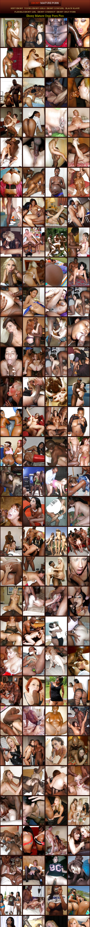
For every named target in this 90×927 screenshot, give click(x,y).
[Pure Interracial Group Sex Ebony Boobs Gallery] (79, 751)
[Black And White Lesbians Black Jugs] (79, 631)
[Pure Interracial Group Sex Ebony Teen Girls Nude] (34, 362)
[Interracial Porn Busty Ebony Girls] (11, 481)
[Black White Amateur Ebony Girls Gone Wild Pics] (11, 511)
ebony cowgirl (55, 8)
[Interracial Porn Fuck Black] (56, 362)
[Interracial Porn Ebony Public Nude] (56, 451)
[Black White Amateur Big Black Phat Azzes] (34, 601)
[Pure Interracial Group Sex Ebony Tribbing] (11, 840)
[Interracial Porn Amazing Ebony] (34, 32)
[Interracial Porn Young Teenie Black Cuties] (79, 541)
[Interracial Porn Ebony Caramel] (56, 751)
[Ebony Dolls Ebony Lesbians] (56, 721)
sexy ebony (17, 8)
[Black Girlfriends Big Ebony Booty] (34, 661)
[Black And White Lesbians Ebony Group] (56, 631)
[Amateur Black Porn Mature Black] (79, 332)
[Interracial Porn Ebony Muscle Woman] (34, 332)
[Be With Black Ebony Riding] (34, 810)
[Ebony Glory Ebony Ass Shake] (56, 122)
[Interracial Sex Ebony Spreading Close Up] (79, 870)
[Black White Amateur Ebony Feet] (11, 212)
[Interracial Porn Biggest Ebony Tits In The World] (79, 152)
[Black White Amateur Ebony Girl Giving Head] (34, 152)
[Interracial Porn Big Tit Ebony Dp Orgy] (34, 631)
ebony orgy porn (66, 12)
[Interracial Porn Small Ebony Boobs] (11, 751)
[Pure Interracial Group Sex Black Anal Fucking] (79, 302)
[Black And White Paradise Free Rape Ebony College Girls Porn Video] (79, 92)
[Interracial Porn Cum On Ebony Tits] (11, 601)
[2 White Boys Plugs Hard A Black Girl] (56, 840)
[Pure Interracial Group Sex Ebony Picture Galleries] (34, 721)
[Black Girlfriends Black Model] (56, 32)
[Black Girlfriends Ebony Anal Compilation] (56, 900)
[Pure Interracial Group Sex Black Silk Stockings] (11, 661)
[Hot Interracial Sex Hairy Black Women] (34, 182)
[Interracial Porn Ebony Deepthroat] (79, 242)
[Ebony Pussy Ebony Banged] (56, 182)
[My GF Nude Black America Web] (34, 302)
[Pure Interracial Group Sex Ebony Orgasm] (11, 870)
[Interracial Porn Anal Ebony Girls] (79, 122)
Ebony (45, 3)
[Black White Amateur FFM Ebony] (56, 511)
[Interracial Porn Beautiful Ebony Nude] (34, 780)
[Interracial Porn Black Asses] (79, 272)
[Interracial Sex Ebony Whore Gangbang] (34, 541)
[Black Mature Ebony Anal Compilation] (56, 691)
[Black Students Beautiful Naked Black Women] (34, 212)
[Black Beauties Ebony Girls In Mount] (79, 62)
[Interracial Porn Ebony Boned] (34, 511)
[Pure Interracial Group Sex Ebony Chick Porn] (11, 691)
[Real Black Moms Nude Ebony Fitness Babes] (34, 92)
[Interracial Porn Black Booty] (56, 571)
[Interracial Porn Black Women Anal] (11, 332)
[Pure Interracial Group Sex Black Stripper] (34, 900)
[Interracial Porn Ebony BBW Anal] (56, 391)
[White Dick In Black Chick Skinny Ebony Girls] (56, 302)
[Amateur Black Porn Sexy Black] (11, 62)
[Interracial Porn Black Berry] (34, 421)
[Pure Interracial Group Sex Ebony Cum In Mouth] (56, 661)
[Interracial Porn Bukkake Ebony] (79, 391)
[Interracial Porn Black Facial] (11, 32)
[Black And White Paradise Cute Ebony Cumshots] (56, 242)
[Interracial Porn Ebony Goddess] (79, 212)
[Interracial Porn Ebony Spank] (11, 631)
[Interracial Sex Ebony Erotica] (56, 212)
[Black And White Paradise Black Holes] (56, 481)
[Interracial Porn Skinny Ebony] (11, 92)
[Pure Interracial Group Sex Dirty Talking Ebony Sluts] (79, 511)
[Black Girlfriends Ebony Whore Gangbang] (34, 122)
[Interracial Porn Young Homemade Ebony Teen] (11, 152)
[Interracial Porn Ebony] (56, 152)
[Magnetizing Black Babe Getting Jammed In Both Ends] (79, 721)
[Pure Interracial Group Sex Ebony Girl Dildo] (34, 571)
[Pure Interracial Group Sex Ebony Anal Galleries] (79, 182)
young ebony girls (34, 8)
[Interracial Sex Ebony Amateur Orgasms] (11, 391)
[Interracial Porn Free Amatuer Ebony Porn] (11, 272)
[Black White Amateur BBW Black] (11, 362)
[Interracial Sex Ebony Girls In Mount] (11, 182)
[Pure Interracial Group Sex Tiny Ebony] (56, 780)
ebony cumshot (46, 12)
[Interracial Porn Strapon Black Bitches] (34, 391)
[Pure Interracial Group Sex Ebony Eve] (79, 481)
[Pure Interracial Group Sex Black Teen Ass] (11, 302)
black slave (72, 8)
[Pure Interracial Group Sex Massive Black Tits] (34, 481)
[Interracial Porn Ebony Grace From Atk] (56, 421)
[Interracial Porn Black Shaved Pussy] (34, 62)
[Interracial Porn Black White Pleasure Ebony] (79, 571)
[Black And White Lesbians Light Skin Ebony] (79, 810)
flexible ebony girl (25, 12)
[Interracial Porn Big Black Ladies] (79, 780)
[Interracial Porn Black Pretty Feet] (79, 661)
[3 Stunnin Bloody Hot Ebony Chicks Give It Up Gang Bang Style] (56, 541)
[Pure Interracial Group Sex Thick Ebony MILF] (34, 272)
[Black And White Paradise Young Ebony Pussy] (11, 242)
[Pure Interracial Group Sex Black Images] (79, 601)
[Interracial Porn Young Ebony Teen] (79, 840)
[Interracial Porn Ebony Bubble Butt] (11, 721)
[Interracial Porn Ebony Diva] (34, 691)
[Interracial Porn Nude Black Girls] (11, 571)
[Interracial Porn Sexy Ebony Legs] (56, 810)
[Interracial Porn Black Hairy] (11, 541)
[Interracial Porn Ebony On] (56, 92)
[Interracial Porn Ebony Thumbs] (11, 780)
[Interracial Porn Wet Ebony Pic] (79, 32)
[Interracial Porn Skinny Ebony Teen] (56, 601)
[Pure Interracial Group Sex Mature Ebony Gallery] (11, 810)
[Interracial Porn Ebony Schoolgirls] (56, 62)
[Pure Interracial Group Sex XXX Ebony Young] (79, 362)
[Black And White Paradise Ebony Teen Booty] (56, 870)
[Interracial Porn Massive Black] (34, 751)
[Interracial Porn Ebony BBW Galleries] (11, 122)
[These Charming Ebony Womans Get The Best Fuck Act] (11, 451)
